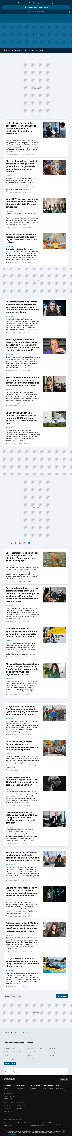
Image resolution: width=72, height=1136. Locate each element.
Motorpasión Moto (61, 1091)
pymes (6, 1055)
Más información (11, 1134)
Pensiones (18, 50)
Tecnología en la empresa (34, 1059)
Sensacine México (35, 1123)
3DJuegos (20, 1088)
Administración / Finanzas (34, 1048)
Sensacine (33, 1088)
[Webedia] (9, 1079)
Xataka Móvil (8, 1091)
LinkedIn (28, 542)
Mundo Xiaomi (8, 1098)
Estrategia (52, 1048)
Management (31, 1052)
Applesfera (7, 1093)
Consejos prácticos (10, 1048)
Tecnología (52, 1052)
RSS (19, 542)
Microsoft (34, 50)
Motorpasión (59, 1088)
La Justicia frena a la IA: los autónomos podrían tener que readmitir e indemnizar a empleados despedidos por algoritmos (21, 128)
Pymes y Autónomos (20, 1109)
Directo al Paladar (48, 1088)
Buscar (65, 1072)
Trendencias (7, 1106)
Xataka (6, 1088)
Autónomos (9, 50)
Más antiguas (62, 996)
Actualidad (10, 138)
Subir (63, 1079)
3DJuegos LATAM (22, 1123)
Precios (26, 50)
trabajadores (53, 1059)
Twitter (11, 542)
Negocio (51, 1055)
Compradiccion (8, 1111)
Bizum (41, 50)
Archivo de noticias (13, 996)
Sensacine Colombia (36, 1125)
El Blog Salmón (21, 1106)
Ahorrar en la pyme (10, 1059)
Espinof (32, 1091)
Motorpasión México (59, 1123)
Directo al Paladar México (48, 1123)
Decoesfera (7, 1108)
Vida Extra (20, 1091)
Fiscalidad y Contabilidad (12, 1052)
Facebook (15, 542)
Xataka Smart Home (10, 1096)
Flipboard (24, 542)
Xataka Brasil (8, 1125)
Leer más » (19, 151)
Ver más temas (10, 1063)
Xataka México (8, 1123)
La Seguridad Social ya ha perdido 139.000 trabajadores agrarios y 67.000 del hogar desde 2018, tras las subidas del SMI (22, 418)
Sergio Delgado (15, 154)
